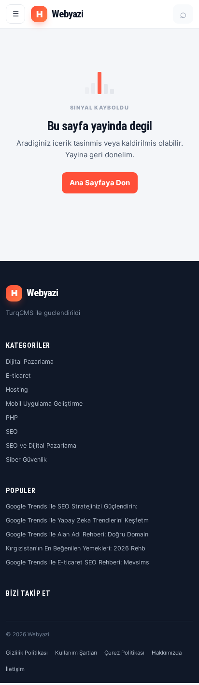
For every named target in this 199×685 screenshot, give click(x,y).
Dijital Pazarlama (30, 361)
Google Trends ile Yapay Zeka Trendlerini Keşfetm (77, 520)
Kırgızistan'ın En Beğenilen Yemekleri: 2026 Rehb (75, 548)
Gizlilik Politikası (27, 652)
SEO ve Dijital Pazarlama (41, 445)
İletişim (15, 669)
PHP (12, 417)
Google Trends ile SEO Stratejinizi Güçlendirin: (71, 506)
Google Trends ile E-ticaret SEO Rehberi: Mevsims (77, 562)
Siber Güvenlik (26, 459)
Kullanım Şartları (76, 652)
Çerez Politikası (124, 652)
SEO (12, 431)
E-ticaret (18, 375)
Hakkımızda (167, 652)
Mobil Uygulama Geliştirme (44, 403)
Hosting (17, 389)
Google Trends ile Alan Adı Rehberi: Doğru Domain (77, 534)
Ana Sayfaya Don (100, 182)
